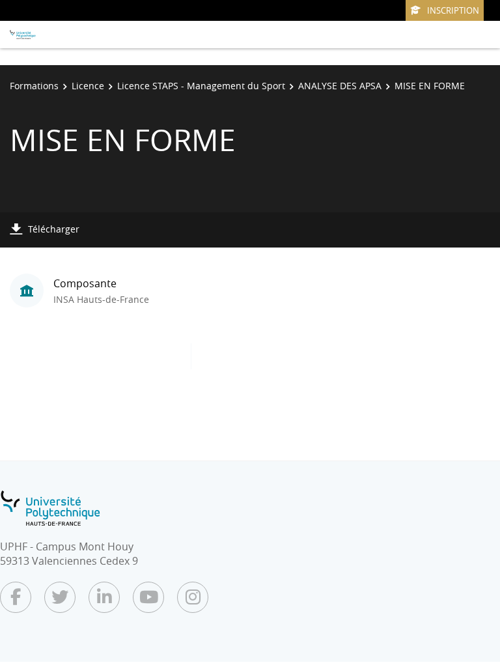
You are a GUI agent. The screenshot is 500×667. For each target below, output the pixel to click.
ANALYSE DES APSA (340, 85)
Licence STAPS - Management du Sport (201, 85)
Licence (88, 85)
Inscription (453, 10)
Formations (34, 85)
